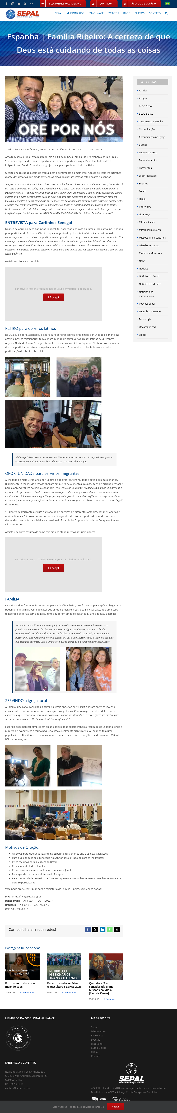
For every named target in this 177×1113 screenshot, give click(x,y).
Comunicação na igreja (152, 137)
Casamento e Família (151, 121)
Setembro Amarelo (150, 311)
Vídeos (143, 334)
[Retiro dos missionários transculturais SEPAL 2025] (64, 955)
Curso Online (98, 1047)
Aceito (115, 1106)
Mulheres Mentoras (150, 253)
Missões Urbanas (149, 245)
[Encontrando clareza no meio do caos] (22, 955)
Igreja (142, 199)
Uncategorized (147, 327)
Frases (142, 191)
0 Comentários (27, 992)
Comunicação (147, 129)
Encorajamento (147, 160)
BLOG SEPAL (146, 106)
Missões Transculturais (152, 237)
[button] (166, 13)
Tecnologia (145, 319)
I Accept (53, 297)
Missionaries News (150, 229)
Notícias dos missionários (146, 294)
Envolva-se (97, 1035)
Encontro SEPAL (148, 152)
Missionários (98, 1031)
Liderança (144, 214)
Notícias (143, 268)
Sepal (94, 1027)
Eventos (143, 183)
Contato (95, 1056)
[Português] (167, 4)
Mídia (94, 1052)
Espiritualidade (148, 175)
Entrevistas (145, 168)
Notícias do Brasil (149, 276)
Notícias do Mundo (150, 284)
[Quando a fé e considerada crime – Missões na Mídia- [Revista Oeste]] (106, 955)
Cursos (143, 144)
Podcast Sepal (147, 303)
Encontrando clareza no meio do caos (20, 985)
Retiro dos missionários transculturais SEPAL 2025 (64, 985)
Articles (143, 90)
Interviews (145, 206)
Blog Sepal (97, 1043)
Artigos (143, 98)
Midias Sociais (147, 222)
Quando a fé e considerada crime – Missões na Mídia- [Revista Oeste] (102, 988)
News (142, 261)
